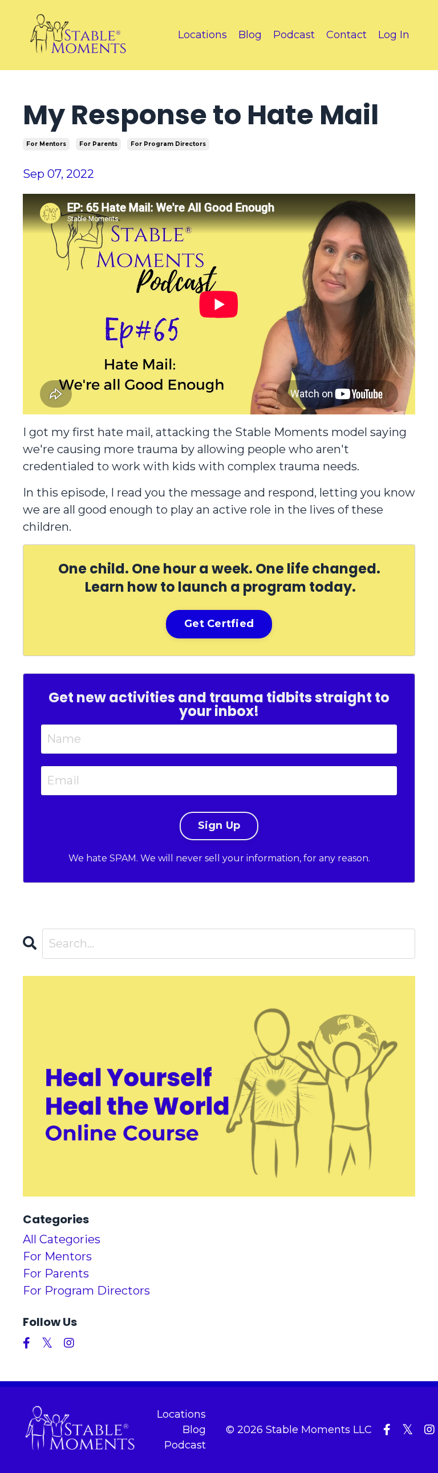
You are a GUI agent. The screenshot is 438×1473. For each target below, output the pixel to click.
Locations (202, 35)
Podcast (294, 35)
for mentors (46, 144)
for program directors (168, 144)
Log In (393, 35)
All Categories (61, 1239)
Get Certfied (219, 623)
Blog (250, 35)
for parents (98, 144)
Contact (346, 35)
